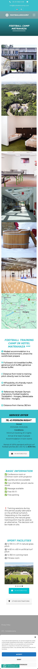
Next (30, 573)
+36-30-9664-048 (18, 2)
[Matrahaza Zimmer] (19, 133)
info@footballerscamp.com (19, 5)
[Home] (17, 15)
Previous (7, 573)
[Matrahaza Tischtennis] (19, 204)
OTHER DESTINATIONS (20, 601)
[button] (35, 637)
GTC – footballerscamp (8, 631)
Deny (19, 659)
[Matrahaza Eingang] (19, 62)
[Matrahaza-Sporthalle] (19, 275)
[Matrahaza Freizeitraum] (19, 169)
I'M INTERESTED (20, 454)
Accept (19, 654)
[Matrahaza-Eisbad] (19, 240)
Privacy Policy (5, 625)
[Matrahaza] (19, 98)
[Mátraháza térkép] (19, 311)
